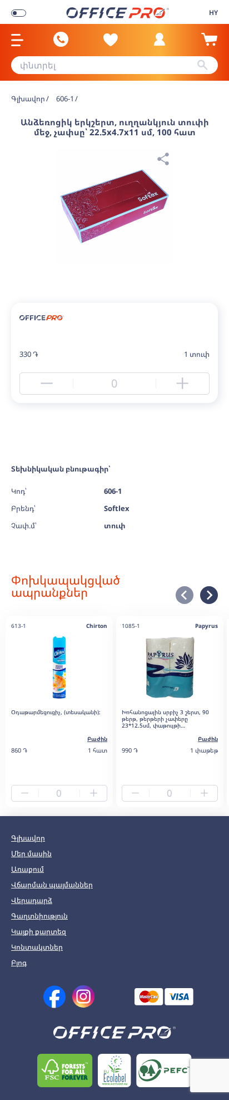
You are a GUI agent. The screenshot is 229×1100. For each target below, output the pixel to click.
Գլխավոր (28, 838)
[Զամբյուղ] (209, 44)
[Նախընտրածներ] (111, 39)
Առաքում (27, 869)
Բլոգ (19, 962)
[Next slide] (209, 595)
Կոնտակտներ (37, 947)
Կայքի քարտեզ (38, 931)
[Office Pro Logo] (117, 12)
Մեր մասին (31, 853)
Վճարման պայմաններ (52, 885)
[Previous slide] (184, 595)
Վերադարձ (31, 900)
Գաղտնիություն (39, 916)
